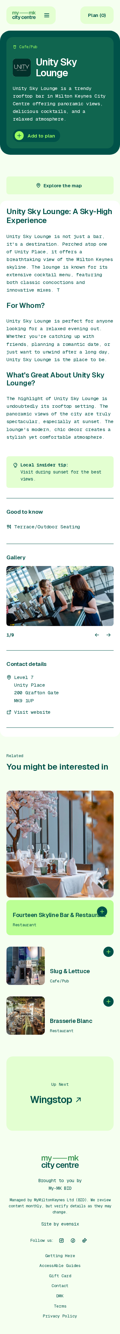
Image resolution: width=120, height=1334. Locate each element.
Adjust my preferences (60, 1315)
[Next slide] (108, 635)
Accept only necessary (60, 1295)
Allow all (59, 1275)
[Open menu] (46, 15)
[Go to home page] (24, 15)
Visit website (32, 712)
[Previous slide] (97, 635)
